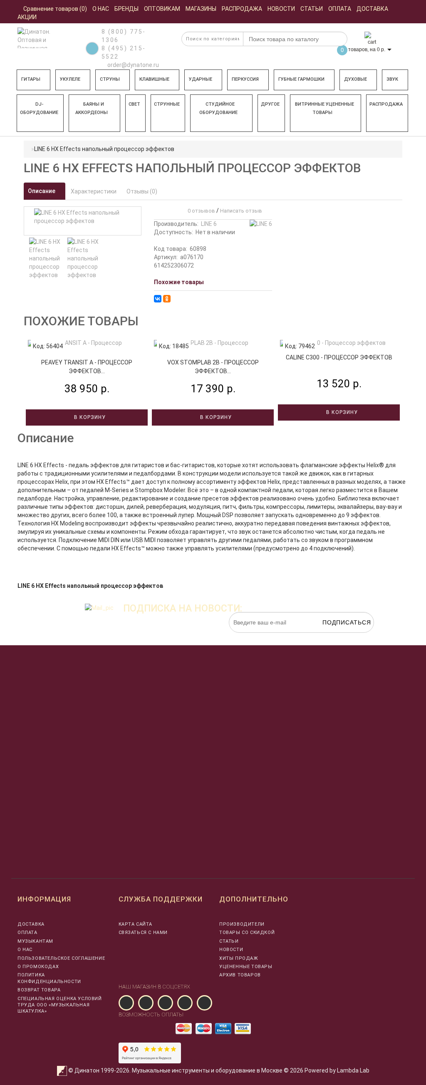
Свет (134, 104)
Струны (110, 79)
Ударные (200, 79)
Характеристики (93, 191)
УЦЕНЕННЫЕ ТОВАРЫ (245, 966)
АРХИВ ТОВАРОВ (240, 975)
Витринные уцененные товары (324, 108)
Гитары (30, 79)
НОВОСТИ (231, 949)
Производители (242, 924)
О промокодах (38, 966)
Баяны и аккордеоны (91, 108)
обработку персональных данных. (335, 637)
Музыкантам (35, 941)
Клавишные (154, 79)
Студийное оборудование (218, 108)
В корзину (89, 417)
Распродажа (386, 104)
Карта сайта (136, 924)
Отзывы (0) (141, 191)
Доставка (31, 924)
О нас (24, 949)
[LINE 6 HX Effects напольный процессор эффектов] (46, 258)
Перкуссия (245, 79)
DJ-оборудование (39, 108)
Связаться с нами (143, 932)
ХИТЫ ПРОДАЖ (238, 958)
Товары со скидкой (247, 932)
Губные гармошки (301, 79)
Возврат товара (38, 990)
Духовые (355, 79)
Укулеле (70, 79)
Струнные (167, 104)
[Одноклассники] (167, 298)
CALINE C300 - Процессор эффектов (339, 357)
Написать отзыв (241, 211)
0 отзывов (200, 211)
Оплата (27, 932)
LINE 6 (209, 223)
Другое (270, 104)
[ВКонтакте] (157, 298)
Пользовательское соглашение (61, 958)
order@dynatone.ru (132, 65)
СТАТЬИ (229, 941)
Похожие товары (179, 282)
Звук (392, 79)
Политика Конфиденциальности (49, 978)
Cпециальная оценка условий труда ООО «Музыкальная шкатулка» (59, 1005)
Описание (42, 191)
